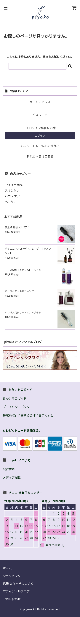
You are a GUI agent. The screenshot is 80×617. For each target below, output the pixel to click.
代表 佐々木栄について (18, 584)
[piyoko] (40, 17)
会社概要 (9, 469)
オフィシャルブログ (16, 591)
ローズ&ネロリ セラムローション (23, 270)
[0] (64, 8)
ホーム (7, 568)
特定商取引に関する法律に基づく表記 (28, 415)
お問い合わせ (12, 599)
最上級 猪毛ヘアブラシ (17, 227)
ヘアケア (11, 202)
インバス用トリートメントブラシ (23, 312)
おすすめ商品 (14, 185)
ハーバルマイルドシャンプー (20, 291)
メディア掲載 (12, 477)
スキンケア (12, 190)
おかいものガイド (15, 398)
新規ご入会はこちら (40, 156)
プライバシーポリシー (18, 407)
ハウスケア (12, 196)
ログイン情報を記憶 (42, 128)
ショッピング (12, 576)
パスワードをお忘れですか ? (40, 146)
